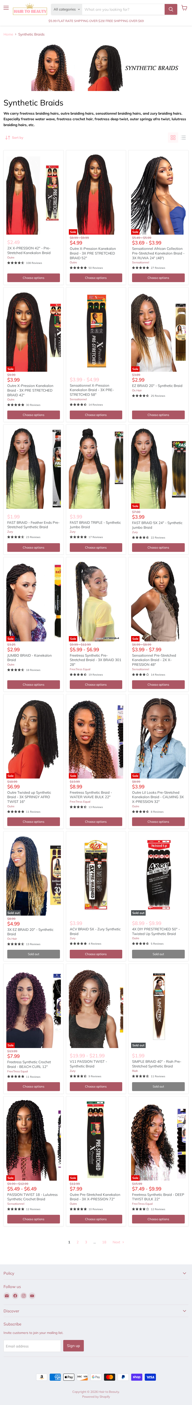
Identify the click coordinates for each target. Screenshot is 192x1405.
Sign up (73, 1345)
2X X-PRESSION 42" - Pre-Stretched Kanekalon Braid (29, 250)
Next (117, 1242)
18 (104, 1242)
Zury (10, 531)
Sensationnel (140, 262)
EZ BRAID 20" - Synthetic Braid (157, 385)
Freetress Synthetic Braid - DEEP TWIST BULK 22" (158, 1196)
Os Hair (137, 390)
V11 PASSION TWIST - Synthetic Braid (88, 1063)
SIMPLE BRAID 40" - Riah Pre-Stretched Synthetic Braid (156, 1063)
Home (8, 34)
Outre (11, 257)
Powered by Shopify (96, 1396)
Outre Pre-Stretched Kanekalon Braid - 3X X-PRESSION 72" (95, 1196)
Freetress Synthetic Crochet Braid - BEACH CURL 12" (29, 1064)
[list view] (183, 137)
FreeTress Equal (80, 669)
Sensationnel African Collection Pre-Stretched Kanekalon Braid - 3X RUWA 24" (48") (158, 253)
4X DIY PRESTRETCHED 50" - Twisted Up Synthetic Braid (156, 931)
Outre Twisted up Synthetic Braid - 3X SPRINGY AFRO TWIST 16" (29, 797)
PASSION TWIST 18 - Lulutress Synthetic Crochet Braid (32, 1196)
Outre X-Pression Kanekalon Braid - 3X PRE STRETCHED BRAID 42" (30, 390)
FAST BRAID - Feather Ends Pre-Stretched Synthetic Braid (33, 524)
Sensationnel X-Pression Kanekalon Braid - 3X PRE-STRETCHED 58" (92, 390)
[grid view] (173, 137)
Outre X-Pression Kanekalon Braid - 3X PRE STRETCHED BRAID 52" (93, 253)
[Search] (171, 9)
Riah (135, 1071)
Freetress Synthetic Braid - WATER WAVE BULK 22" (91, 794)
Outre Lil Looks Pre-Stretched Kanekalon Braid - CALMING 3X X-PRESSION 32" (158, 797)
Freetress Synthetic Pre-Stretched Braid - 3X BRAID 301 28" (95, 660)
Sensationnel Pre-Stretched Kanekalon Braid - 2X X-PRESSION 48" (154, 660)
